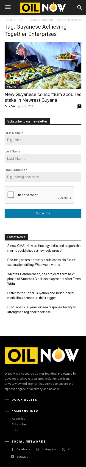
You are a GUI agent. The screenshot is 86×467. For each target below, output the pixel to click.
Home (9, 20)
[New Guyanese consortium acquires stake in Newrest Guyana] (43, 65)
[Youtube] (12, 456)
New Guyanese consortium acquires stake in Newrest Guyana (43, 97)
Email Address (16, 170)
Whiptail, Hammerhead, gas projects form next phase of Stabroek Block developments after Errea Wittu (44, 279)
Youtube (22, 456)
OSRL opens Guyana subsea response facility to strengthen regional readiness (41, 309)
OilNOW (10, 106)
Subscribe (43, 213)
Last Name (12, 151)
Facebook (23, 449)
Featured (11, 86)
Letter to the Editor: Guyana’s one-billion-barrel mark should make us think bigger (40, 295)
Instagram (49, 449)
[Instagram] (38, 449)
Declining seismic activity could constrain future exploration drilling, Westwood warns (41, 262)
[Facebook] (12, 449)
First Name (14, 133)
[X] (63, 449)
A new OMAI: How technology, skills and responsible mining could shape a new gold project (44, 248)
